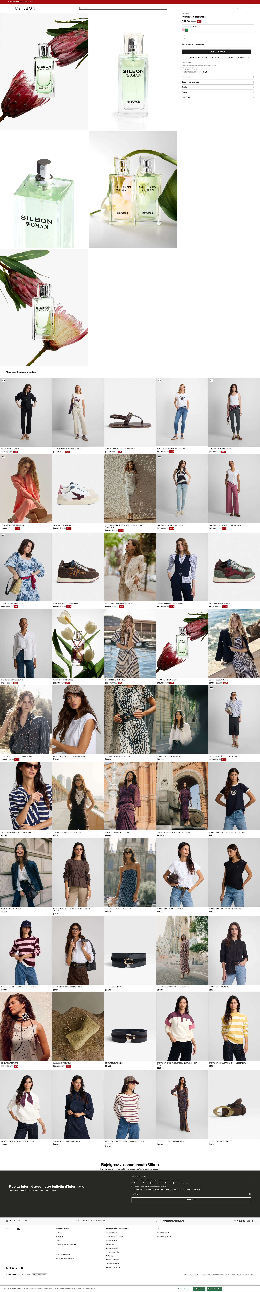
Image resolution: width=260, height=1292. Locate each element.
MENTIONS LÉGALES (191, 1275)
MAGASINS (235, 8)
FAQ (57, 1251)
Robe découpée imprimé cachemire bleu (171, 1141)
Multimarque (110, 1256)
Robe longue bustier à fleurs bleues (118, 909)
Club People (110, 1244)
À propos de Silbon (112, 1232)
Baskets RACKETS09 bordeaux (220, 603)
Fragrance (185, 13)
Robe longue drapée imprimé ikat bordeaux (173, 987)
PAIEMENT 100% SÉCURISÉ (245, 1221)
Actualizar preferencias (39, 1274)
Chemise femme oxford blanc (12, 680)
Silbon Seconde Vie (112, 1248)
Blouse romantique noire (219, 987)
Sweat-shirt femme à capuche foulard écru (17, 1141)
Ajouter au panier (216, 52)
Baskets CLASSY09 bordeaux (63, 525)
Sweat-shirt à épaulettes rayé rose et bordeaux (19, 987)
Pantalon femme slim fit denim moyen (171, 448)
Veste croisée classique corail (12, 525)
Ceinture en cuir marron (114, 1063)
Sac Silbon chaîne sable (61, 1063)
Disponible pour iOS (163, 1232)
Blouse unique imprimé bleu (115, 680)
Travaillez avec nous (112, 1263)
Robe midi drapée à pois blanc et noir (118, 756)
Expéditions (59, 1236)
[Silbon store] (24, 8)
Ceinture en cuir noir (113, 987)
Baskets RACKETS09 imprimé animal (66, 603)
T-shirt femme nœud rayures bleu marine (16, 832)
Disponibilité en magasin (194, 44)
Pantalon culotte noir (10, 449)
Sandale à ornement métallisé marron (120, 449)
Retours (58, 1240)
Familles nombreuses (112, 1260)
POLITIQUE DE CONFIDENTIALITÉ (219, 1275)
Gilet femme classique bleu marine (170, 603)
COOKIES (203, 1275)
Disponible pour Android (164, 1236)
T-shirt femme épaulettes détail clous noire (226, 909)
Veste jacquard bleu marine (11, 909)
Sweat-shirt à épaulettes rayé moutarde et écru (227, 1063)
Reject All (199, 1288)
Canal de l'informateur (113, 1267)
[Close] (257, 1288)
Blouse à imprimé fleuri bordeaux (117, 832)
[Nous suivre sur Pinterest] (22, 1268)
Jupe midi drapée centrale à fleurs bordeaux (174, 832)
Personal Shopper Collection (65, 1258)
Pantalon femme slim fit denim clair (170, 525)
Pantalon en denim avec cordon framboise (225, 525)
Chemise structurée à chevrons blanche (68, 987)
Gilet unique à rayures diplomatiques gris (16, 756)
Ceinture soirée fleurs (9, 1063)
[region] (130, 1288)
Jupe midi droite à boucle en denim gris (223, 756)
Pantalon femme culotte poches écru (67, 449)
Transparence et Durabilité (114, 1236)
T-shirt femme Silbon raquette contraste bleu (227, 832)
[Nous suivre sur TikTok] (19, 1268)
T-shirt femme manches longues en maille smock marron (71, 910)
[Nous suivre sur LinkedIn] (16, 1268)
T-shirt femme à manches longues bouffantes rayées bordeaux (125, 1142)
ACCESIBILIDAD (236, 1275)
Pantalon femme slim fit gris (220, 449)
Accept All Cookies (214, 1288)
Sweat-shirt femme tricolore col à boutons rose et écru (177, 1064)
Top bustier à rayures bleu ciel (12, 603)
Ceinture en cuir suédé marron (220, 1141)
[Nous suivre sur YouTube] (13, 1268)
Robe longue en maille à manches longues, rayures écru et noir (124, 526)
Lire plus (205, 72)
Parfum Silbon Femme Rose (63, 680)
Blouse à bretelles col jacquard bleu (67, 1141)
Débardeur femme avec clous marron (67, 832)
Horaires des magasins (63, 1254)
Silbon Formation (111, 1240)
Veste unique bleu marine (218, 680)
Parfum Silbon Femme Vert (167, 680)
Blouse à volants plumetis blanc (169, 756)
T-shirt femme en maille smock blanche (172, 909)
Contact (58, 1232)
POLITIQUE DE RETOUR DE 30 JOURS (172, 1221)
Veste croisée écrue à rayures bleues (119, 603)
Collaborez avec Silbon (113, 1252)
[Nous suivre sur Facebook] (6, 1268)
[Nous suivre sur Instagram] (9, 1268)
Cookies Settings (184, 1288)
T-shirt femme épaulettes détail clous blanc (70, 756)
